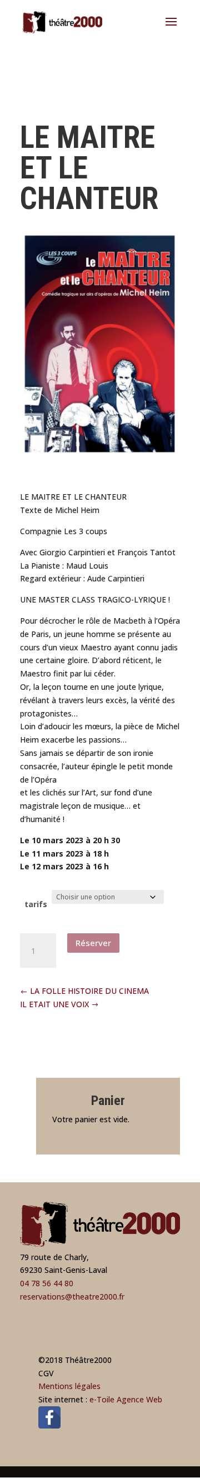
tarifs (35, 904)
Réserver (93, 942)
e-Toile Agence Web (125, 1399)
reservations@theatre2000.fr (72, 1296)
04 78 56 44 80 (46, 1283)
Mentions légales (69, 1386)
